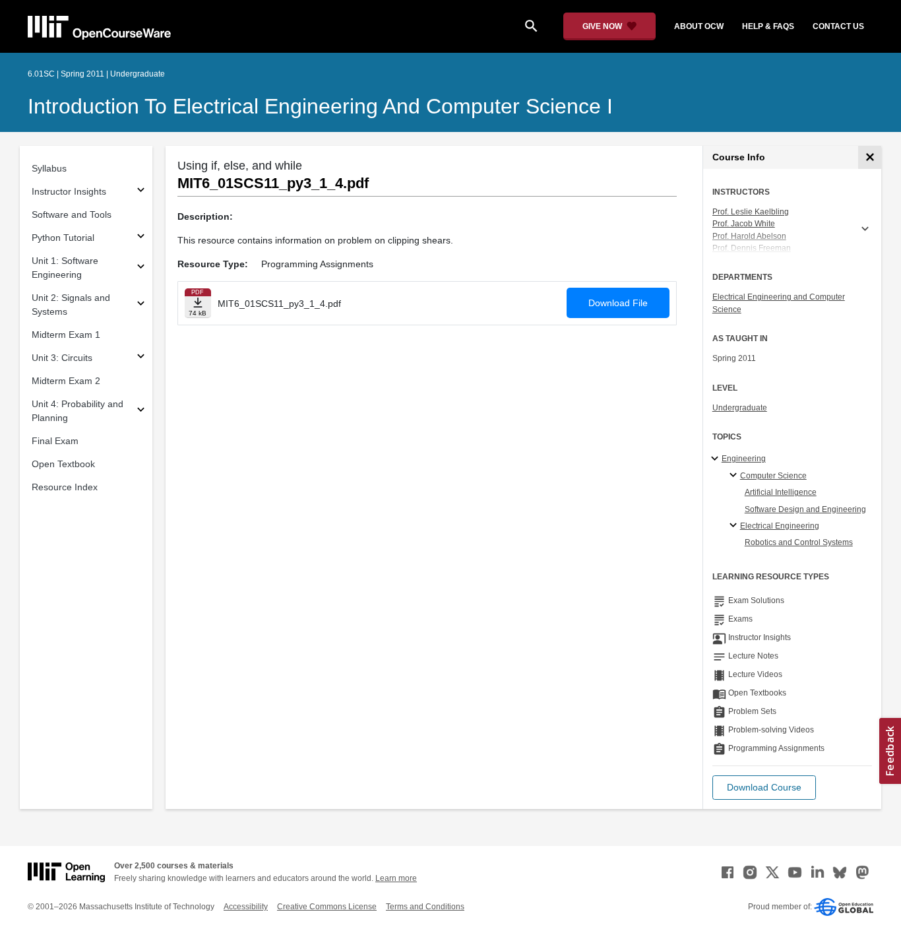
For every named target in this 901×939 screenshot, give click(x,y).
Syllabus (49, 168)
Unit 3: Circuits (62, 357)
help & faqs (768, 26)
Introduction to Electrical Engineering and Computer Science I (320, 106)
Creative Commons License (327, 906)
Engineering (744, 458)
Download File (618, 303)
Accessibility (246, 906)
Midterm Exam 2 (66, 380)
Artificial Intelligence (781, 492)
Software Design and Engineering (805, 509)
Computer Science (773, 475)
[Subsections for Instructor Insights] (141, 192)
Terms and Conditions (425, 906)
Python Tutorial (63, 237)
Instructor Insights (69, 191)
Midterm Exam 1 (66, 334)
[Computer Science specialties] (735, 475)
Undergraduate (739, 407)
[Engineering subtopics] (717, 459)
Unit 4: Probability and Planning (77, 411)
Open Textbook (63, 464)
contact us (838, 26)
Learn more (396, 878)
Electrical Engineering (779, 526)
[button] (764, 787)
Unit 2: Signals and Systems (71, 304)
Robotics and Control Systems (799, 542)
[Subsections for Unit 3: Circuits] (141, 358)
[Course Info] (869, 157)
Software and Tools (71, 214)
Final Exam (55, 441)
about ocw (699, 26)
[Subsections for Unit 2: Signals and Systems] (141, 305)
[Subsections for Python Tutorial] (141, 238)
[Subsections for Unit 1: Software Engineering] (141, 268)
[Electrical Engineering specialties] (735, 525)
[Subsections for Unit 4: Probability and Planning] (141, 411)
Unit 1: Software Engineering (65, 267)
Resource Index (65, 487)
